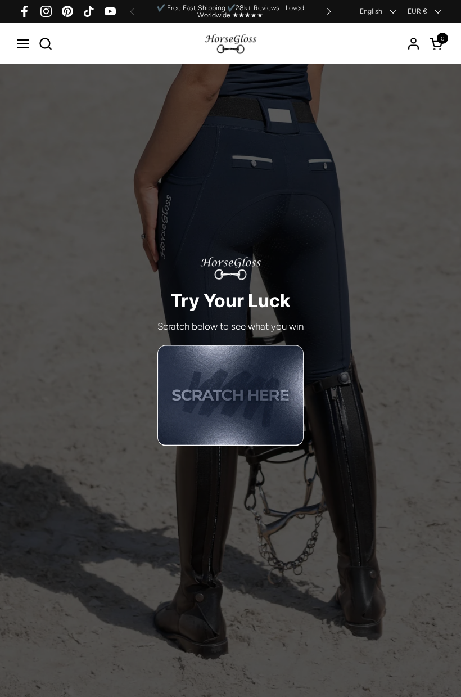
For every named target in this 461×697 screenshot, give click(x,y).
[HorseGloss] (230, 44)
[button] (45, 44)
